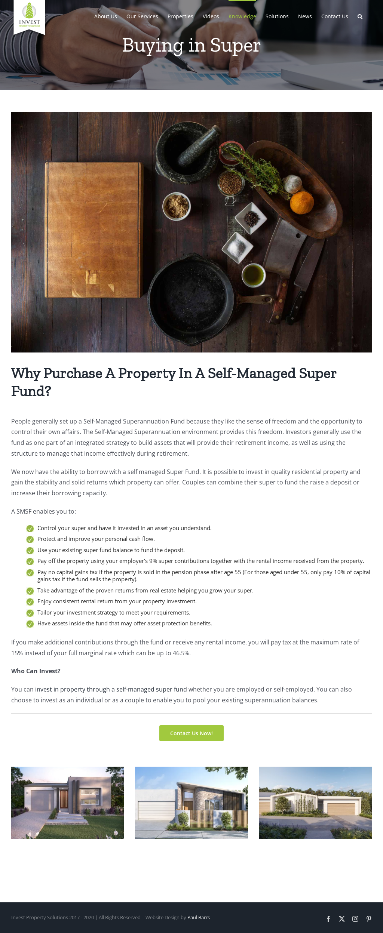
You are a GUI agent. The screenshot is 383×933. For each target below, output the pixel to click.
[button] (360, 15)
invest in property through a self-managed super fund (111, 689)
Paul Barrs (198, 917)
